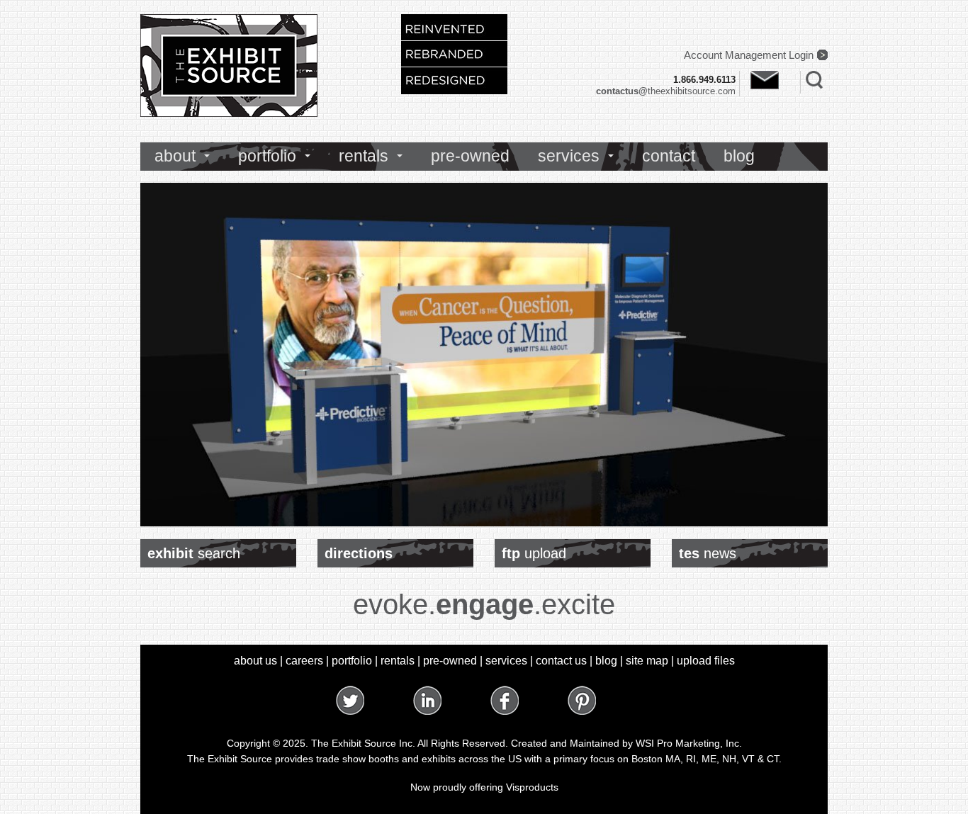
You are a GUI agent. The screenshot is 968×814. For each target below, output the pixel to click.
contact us (561, 661)
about (175, 156)
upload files (706, 661)
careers (304, 661)
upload (534, 553)
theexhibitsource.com (666, 91)
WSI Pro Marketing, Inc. (689, 743)
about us (255, 661)
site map (647, 661)
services (569, 156)
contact (668, 156)
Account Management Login (749, 55)
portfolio (267, 156)
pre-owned (470, 156)
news (707, 553)
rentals (363, 156)
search (193, 553)
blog (739, 156)
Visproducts (532, 787)
